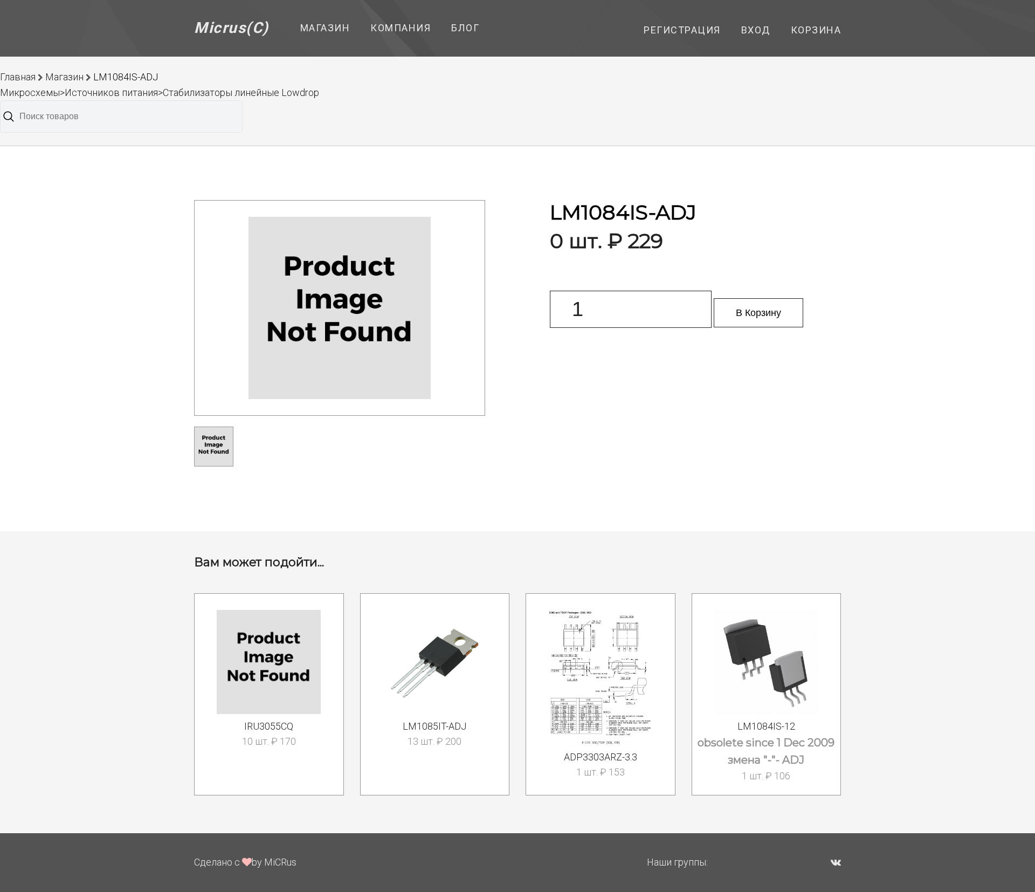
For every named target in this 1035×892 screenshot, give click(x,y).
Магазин (325, 27)
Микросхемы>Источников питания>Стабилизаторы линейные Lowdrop (159, 92)
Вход (755, 30)
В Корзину (758, 312)
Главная (18, 77)
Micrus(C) (231, 28)
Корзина (816, 30)
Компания (400, 27)
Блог (465, 27)
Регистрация (682, 30)
